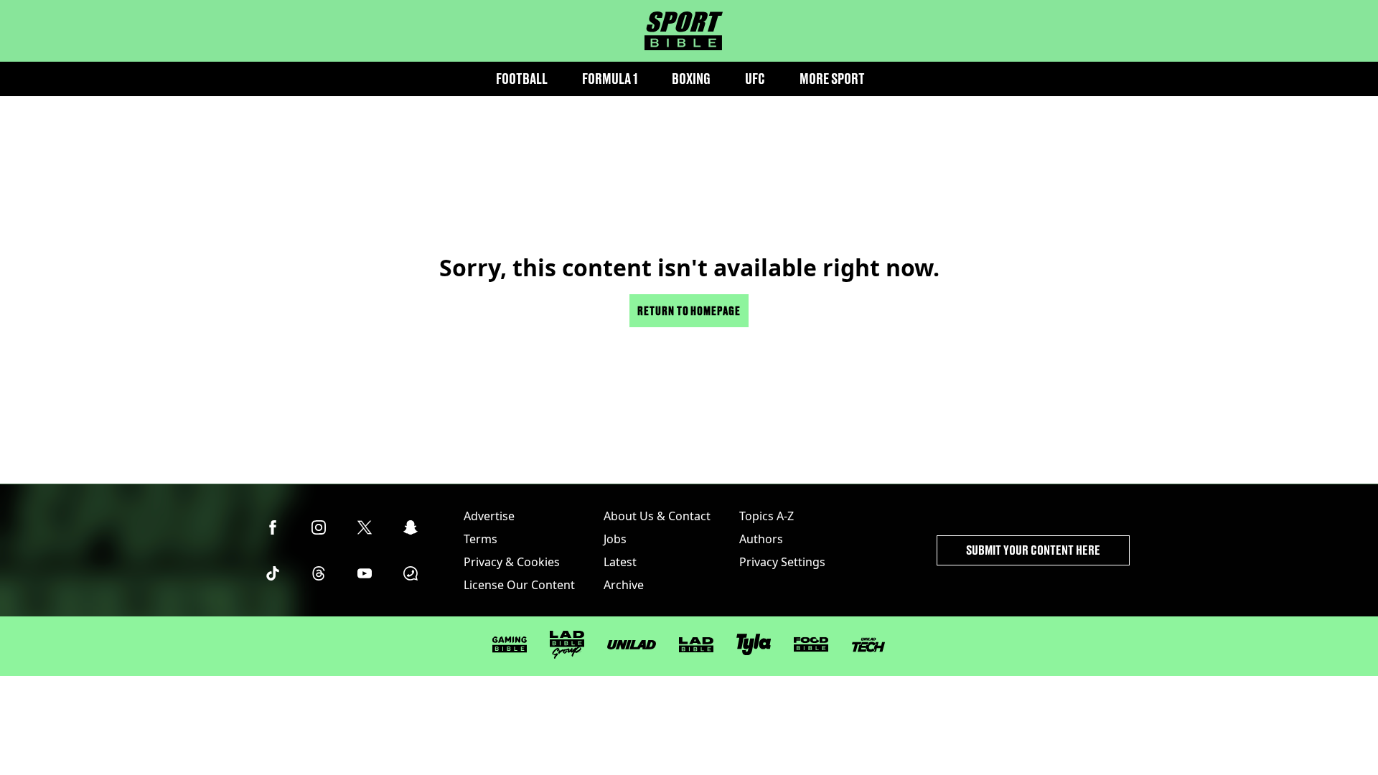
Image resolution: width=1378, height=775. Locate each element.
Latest (620, 562)
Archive (624, 585)
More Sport (832, 78)
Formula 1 (609, 78)
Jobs (615, 539)
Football (522, 78)
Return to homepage (689, 310)
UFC (755, 78)
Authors (761, 539)
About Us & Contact (657, 516)
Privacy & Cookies (512, 562)
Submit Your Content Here (1033, 550)
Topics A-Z (766, 516)
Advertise (489, 516)
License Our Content (519, 585)
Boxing (691, 78)
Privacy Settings (782, 562)
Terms (480, 539)
